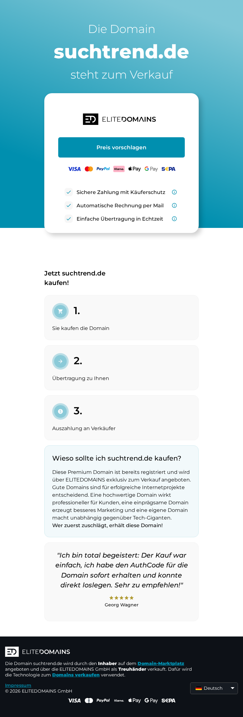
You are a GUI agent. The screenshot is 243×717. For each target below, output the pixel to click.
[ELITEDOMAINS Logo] (100, 652)
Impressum (18, 685)
